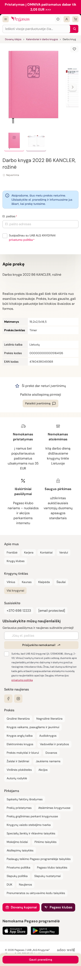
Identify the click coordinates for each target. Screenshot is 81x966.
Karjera (28, 552)
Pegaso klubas (61, 907)
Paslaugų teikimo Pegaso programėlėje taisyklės (39, 859)
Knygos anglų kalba (20, 735)
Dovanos (51, 753)
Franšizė (12, 552)
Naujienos (25, 884)
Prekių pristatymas (19, 808)
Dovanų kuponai (24, 907)
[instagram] (18, 698)
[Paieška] (74, 29)
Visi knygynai (15, 590)
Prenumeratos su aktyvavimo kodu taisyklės (36, 893)
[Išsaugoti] (74, 49)
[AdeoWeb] (66, 950)
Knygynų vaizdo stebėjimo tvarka (29, 825)
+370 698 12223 (19, 610)
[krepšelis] (75, 19)
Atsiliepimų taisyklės (20, 850)
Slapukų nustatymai (47, 876)
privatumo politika (21, 240)
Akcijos (43, 770)
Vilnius (11, 582)
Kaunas (27, 582)
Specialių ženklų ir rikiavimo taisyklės (31, 833)
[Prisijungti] (67, 19)
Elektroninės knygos (20, 744)
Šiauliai (61, 582)
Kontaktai (46, 552)
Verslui (63, 552)
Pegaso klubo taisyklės (52, 867)
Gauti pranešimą (40, 959)
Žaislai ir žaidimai (18, 761)
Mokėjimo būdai (17, 842)
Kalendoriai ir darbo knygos (42, 39)
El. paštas (8, 216)
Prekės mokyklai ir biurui (23, 753)
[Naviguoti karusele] (72, 87)
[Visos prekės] (5, 19)
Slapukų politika (17, 876)
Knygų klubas (16, 561)
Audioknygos (47, 735)
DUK (9, 884)
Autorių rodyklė (17, 778)
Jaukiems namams (48, 761)
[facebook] (8, 698)
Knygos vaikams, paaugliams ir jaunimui (33, 727)
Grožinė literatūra (18, 718)
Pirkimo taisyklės (45, 842)
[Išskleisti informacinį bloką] (58, 19)
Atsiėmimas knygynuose (54, 808)
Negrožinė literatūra (49, 718)
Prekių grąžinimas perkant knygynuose (32, 816)
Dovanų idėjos (13, 39)
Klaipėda (44, 582)
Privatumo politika (18, 867)
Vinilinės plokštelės (19, 770)
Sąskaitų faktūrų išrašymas (25, 799)
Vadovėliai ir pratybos (54, 744)
